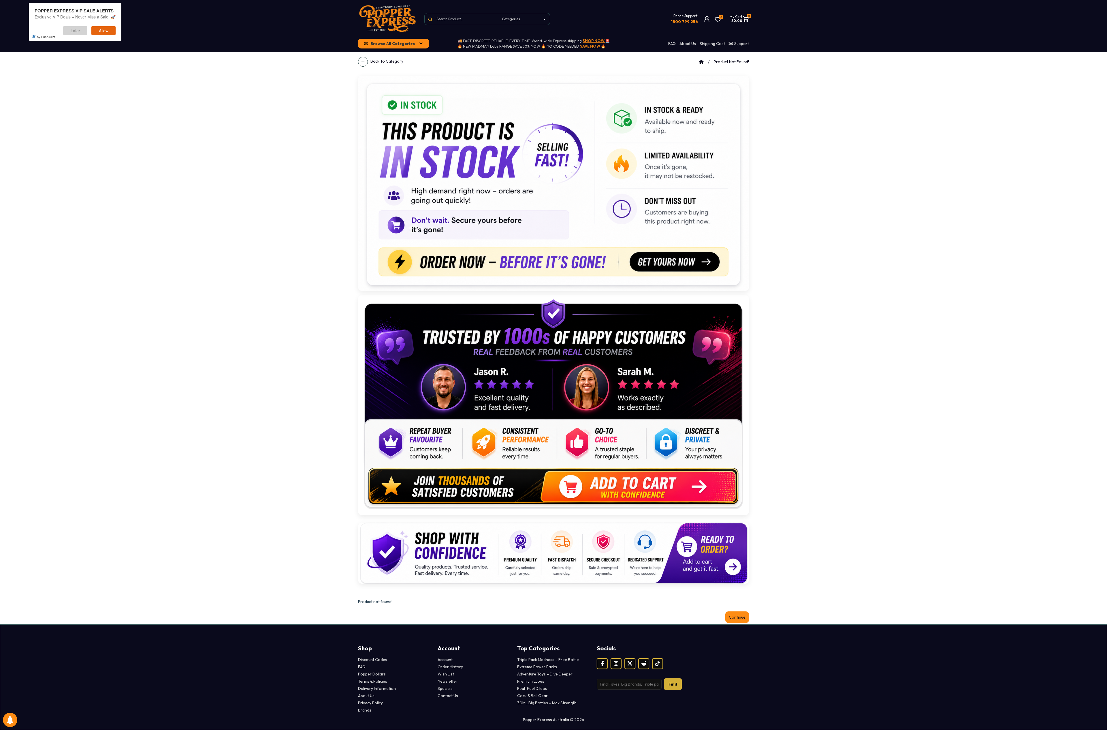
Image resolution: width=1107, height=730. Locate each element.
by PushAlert (46, 36)
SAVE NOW (590, 46)
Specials (445, 688)
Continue (737, 617)
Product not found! (731, 61)
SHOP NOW (594, 40)
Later (75, 30)
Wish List (446, 674)
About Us (687, 43)
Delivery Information (377, 688)
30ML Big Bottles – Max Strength (547, 702)
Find (673, 684)
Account (445, 659)
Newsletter (448, 681)
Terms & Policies (372, 681)
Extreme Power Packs (537, 666)
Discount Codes (372, 659)
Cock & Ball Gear (532, 695)
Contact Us (448, 695)
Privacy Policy (370, 702)
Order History (450, 666)
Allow (103, 30)
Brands (364, 710)
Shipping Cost (712, 43)
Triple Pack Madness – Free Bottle (548, 659)
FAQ (672, 43)
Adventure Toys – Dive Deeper (545, 674)
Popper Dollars (372, 674)
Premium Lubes (530, 681)
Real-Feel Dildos (532, 688)
